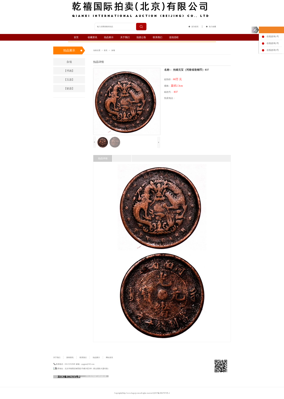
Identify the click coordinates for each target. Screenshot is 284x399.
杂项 (113, 50)
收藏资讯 (92, 37)
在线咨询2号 (272, 43)
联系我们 (157, 37)
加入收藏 (212, 27)
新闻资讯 (70, 357)
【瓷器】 (69, 88)
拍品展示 (108, 37)
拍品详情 (103, 158)
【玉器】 (69, 79)
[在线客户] (255, 30)
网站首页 (109, 357)
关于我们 (125, 37)
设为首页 (195, 27)
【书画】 (69, 70)
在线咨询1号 (272, 36)
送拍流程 (174, 37)
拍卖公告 (141, 37)
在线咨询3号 (272, 50)
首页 (76, 37)
